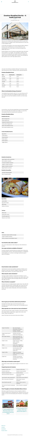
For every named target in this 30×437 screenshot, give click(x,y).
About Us (3, 425)
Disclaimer (3, 428)
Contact (3, 427)
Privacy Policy (4, 430)
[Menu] (1, 2)
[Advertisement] (15, 8)
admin (15, 18)
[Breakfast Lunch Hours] (15, 1)
